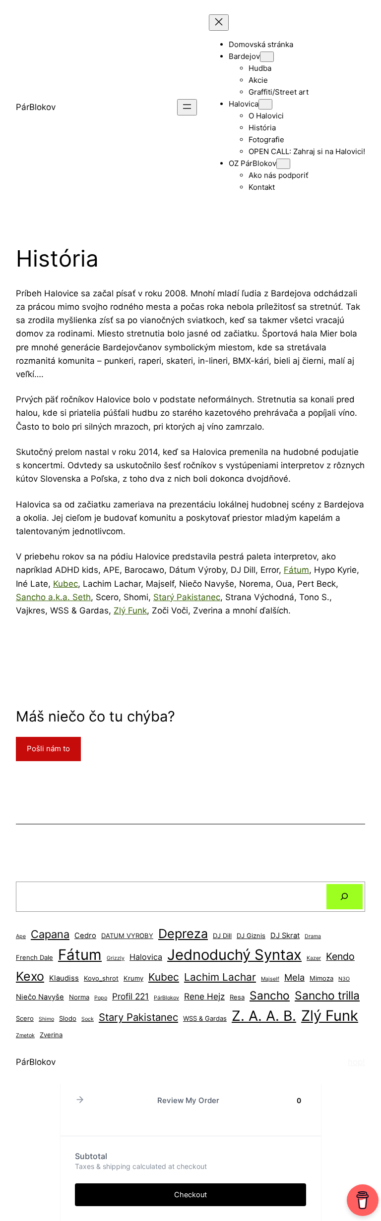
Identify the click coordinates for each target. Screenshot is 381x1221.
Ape (21, 936)
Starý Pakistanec (186, 597)
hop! (356, 1062)
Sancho (270, 995)
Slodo (67, 1018)
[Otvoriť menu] (187, 107)
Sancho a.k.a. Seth (53, 597)
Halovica (145, 957)
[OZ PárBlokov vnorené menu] (283, 164)
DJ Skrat (285, 935)
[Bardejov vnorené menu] (267, 57)
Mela (294, 977)
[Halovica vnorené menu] (265, 104)
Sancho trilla (327, 995)
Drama (313, 936)
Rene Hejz (204, 996)
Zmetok (25, 1035)
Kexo (30, 976)
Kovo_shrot (101, 978)
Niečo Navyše (40, 997)
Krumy (133, 978)
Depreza (183, 933)
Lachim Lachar (220, 977)
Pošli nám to (48, 748)
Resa (237, 997)
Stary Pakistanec (138, 1017)
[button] (80, 1100)
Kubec (65, 584)
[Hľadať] (344, 896)
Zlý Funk (130, 610)
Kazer (314, 958)
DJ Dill (222, 936)
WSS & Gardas (205, 1018)
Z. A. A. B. (264, 1015)
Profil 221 (130, 996)
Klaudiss (64, 978)
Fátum (296, 570)
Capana (50, 934)
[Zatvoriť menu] (219, 22)
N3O (344, 979)
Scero (25, 1018)
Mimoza (321, 978)
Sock (87, 1019)
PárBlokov (36, 107)
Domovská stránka (261, 44)
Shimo (46, 1019)
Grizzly (116, 958)
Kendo (340, 956)
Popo (100, 998)
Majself (270, 979)
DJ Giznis (251, 936)
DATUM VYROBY (127, 936)
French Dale (34, 957)
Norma (79, 997)
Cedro (85, 935)
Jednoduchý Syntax (234, 954)
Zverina (51, 1035)
